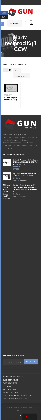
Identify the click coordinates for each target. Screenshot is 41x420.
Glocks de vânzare (8, 94)
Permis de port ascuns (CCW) (10, 98)
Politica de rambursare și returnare (18, 396)
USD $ (5, 13)
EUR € (5, 17)
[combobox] (17, 70)
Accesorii (7, 386)
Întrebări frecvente (11, 392)
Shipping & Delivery (10, 389)
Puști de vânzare (10, 383)
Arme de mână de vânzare (13, 377)
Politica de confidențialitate (15, 399)
